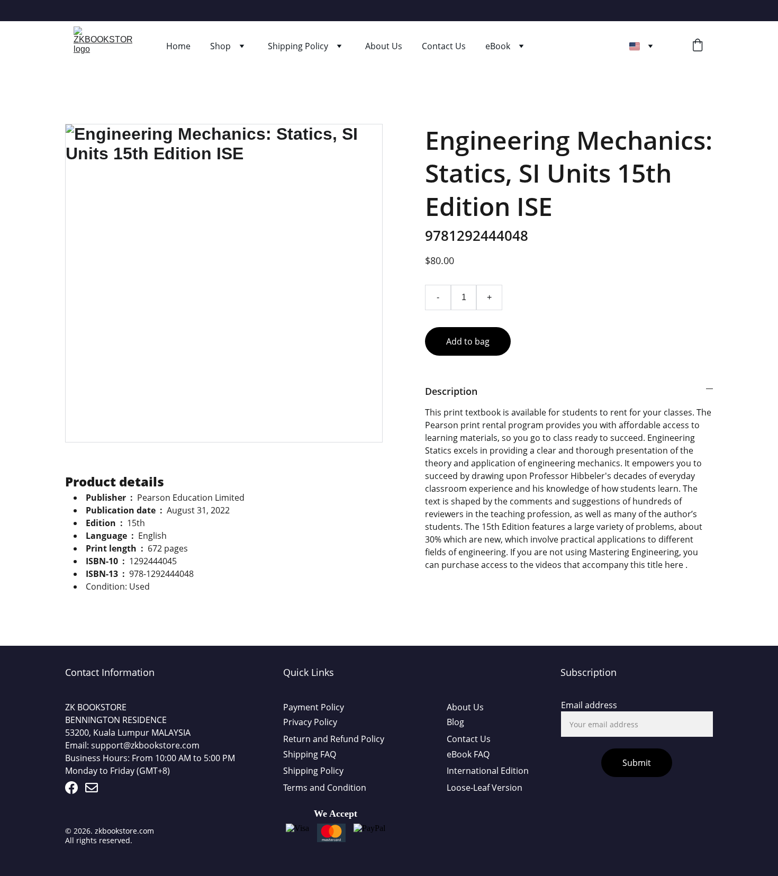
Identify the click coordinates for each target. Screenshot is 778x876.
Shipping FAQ (309, 754)
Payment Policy (313, 707)
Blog (455, 722)
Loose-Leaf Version (484, 787)
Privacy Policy (310, 722)
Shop (220, 46)
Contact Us (444, 46)
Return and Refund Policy (333, 739)
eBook (497, 46)
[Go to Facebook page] (71, 787)
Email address (589, 705)
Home (178, 46)
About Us (383, 46)
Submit (636, 763)
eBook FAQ (468, 754)
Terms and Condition (324, 787)
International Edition (488, 770)
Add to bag (468, 341)
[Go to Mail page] (91, 787)
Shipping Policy (298, 46)
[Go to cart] (697, 46)
